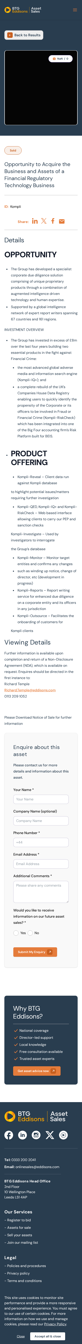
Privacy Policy (55, 1324)
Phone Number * (26, 833)
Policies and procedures (25, 1266)
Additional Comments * (32, 876)
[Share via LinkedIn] (35, 221)
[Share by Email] (62, 221)
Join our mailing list (21, 1242)
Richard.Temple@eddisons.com (30, 690)
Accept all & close (48, 1336)
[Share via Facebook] (53, 221)
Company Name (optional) (35, 811)
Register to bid (17, 1220)
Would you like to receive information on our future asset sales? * (38, 916)
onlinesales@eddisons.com (37, 1167)
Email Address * (26, 854)
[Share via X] (44, 221)
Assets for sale (17, 1227)
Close (21, 1336)
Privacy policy (17, 1273)
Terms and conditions (23, 1280)
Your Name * (23, 789)
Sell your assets (18, 1235)
